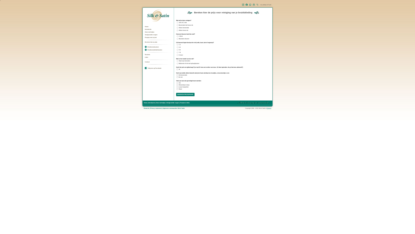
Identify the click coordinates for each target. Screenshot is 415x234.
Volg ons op (154, 68)
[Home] (158, 15)
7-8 (180, 52)
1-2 (180, 44)
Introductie (148, 29)
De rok (181, 77)
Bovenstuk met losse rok (186, 25)
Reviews (147, 54)
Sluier (180, 89)
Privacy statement (156, 108)
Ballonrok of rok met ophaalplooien (189, 63)
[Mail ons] (254, 5)
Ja (179, 69)
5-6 (180, 50)
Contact (147, 62)
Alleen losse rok (183, 30)
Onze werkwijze (149, 32)
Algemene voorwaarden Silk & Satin (174, 108)
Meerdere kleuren (184, 39)
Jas (180, 83)
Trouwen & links (185, 103)
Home (146, 26)
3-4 (180, 47)
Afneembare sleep (184, 85)
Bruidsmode (153, 47)
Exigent (269, 108)
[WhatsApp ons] (251, 5)
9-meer (181, 55)
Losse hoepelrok (183, 87)
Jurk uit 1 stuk (183, 22)
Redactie (146, 108)
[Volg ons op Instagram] (244, 5)
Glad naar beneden (184, 61)
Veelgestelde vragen (151, 35)
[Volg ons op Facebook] (247, 5)
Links (146, 57)
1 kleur (181, 36)
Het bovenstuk (183, 75)
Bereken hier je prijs (151, 42)
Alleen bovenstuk (184, 27)
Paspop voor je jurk (151, 37)
